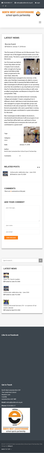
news (24, 46)
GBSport (10, 446)
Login (38, 2)
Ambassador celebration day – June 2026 (23, 172)
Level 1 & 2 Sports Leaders (12, 279)
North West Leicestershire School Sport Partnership (20, 151)
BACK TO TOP (6, 449)
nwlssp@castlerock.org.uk (24, 2)
